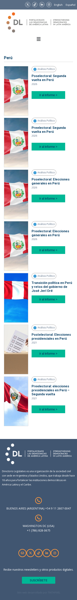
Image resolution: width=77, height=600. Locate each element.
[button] (38, 39)
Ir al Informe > (48, 95)
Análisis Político (46, 69)
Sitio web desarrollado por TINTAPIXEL (38, 592)
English (58, 5)
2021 (34, 342)
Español (70, 5)
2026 (34, 84)
